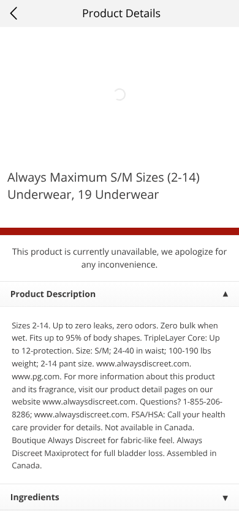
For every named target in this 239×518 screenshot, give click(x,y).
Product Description (53, 294)
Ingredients (34, 497)
